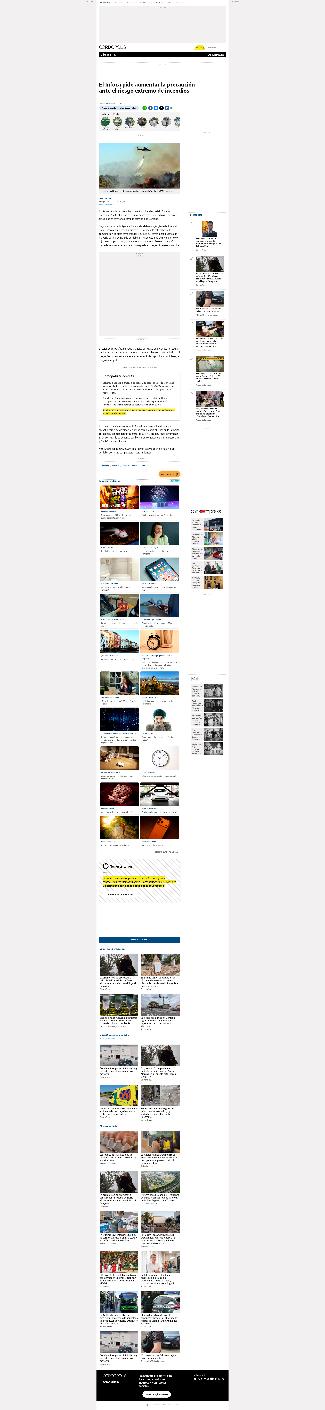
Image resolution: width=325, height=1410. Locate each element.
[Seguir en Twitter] (199, 1378)
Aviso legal (166, 1405)
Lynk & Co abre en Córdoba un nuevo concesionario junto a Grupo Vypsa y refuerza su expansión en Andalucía (197, 524)
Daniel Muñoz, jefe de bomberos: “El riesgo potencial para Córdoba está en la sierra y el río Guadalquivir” (197, 705)
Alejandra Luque (147, 1166)
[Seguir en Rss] (223, 1378)
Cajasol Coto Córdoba (180, 3)
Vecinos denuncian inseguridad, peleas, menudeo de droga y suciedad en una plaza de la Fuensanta (157, 1112)
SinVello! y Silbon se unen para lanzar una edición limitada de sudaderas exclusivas (196, 582)
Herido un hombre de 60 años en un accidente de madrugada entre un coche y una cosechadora (119, 1111)
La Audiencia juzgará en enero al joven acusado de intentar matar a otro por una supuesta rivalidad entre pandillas (159, 1159)
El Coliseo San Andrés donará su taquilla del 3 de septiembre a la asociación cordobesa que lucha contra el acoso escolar (158, 1239)
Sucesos (129, 3)
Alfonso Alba (146, 989)
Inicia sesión (212, 48)
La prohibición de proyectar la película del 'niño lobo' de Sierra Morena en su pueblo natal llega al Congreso (118, 982)
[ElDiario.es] (215, 55)
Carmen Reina (105, 199)
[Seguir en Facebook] (201, 1378)
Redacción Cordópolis (108, 1163)
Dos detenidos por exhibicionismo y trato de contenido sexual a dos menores (118, 1071)
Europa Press (146, 1286)
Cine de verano (160, 3)
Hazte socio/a (200, 48)
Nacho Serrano (105, 1286)
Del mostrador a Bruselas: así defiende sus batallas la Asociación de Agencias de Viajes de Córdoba (197, 568)
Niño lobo (143, 3)
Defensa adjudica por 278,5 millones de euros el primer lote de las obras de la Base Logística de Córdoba (160, 1197)
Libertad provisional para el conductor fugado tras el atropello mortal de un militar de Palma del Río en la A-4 (159, 1319)
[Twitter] (161, 108)
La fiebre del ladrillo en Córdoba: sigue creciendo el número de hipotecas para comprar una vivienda (158, 1022)
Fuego (134, 465)
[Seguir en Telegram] (205, 1378)
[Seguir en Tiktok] (216, 1378)
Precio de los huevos (120, 3)
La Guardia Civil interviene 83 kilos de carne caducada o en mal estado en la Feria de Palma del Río (118, 1237)
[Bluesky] (156, 108)
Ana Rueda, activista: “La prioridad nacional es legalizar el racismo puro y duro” (197, 720)
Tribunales (136, 3)
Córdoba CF (169, 3)
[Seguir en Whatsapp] (219, 1378)
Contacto (176, 1405)
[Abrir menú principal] (224, 47)
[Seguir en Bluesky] (195, 1378)
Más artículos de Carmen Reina (114, 1035)
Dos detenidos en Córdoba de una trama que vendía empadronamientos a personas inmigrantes (209, 342)
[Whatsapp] (144, 108)
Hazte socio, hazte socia (120, 894)
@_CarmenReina (108, 204)
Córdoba (125, 465)
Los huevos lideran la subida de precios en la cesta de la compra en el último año (118, 1157)
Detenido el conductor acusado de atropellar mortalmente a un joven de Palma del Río (208, 242)
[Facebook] (150, 108)
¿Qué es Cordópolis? (153, 1405)
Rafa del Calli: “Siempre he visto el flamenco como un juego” (197, 691)
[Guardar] (172, 108)
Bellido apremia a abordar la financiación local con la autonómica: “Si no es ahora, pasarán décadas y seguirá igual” (158, 1279)
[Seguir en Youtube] (212, 1378)
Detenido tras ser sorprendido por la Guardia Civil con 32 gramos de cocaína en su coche (209, 377)
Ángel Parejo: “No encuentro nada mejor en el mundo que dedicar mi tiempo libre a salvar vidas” (197, 749)
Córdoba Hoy (108, 54)
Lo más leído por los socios (112, 949)
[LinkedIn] (167, 108)
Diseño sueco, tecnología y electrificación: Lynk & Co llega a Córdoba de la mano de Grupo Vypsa (197, 553)
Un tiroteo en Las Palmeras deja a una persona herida (158, 1357)
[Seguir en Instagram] (208, 1378)
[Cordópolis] (117, 1375)
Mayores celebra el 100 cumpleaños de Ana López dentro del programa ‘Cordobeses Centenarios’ (208, 412)
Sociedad (115, 465)
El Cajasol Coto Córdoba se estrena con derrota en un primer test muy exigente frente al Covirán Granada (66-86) (118, 1279)
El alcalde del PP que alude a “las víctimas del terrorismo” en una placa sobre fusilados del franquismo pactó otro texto (160, 982)
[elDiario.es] (117, 1381)
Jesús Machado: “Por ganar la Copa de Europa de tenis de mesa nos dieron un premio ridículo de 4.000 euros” (197, 734)
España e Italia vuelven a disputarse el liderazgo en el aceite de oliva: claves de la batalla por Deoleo (118, 1020)
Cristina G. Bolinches (107, 1026)
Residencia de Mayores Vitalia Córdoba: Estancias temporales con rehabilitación (197, 539)
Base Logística (151, 3)
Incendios (143, 465)
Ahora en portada (108, 1126)
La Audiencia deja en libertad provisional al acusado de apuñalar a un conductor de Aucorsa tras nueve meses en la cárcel (119, 1319)
